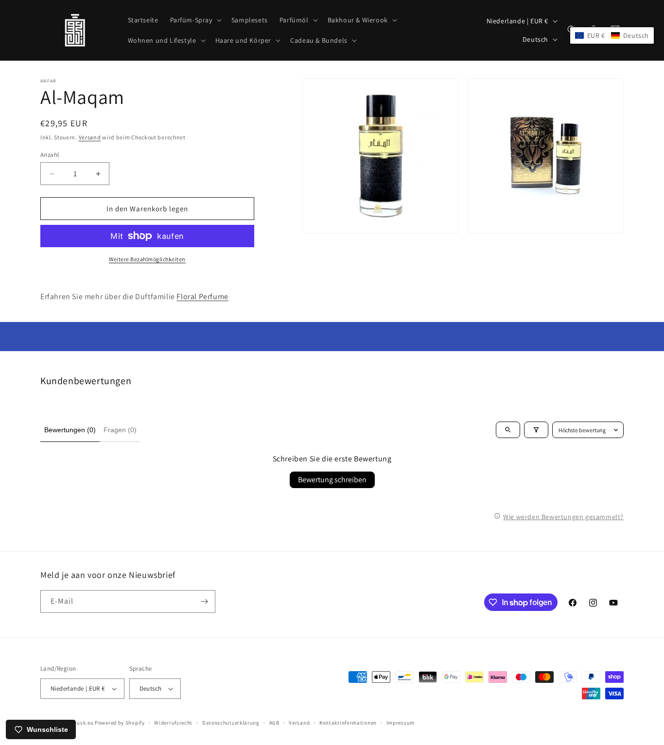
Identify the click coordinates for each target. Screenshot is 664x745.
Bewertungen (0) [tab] (70, 430)
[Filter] (536, 430)
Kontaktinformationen (348, 722)
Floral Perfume (202, 296)
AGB (274, 722)
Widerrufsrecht (173, 722)
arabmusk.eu (77, 722)
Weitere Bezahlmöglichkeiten (147, 259)
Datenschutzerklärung (231, 722)
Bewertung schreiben (332, 479)
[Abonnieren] (204, 601)
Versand (90, 137)
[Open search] (508, 430)
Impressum (400, 722)
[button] (195, 20)
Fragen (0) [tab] (120, 430)
